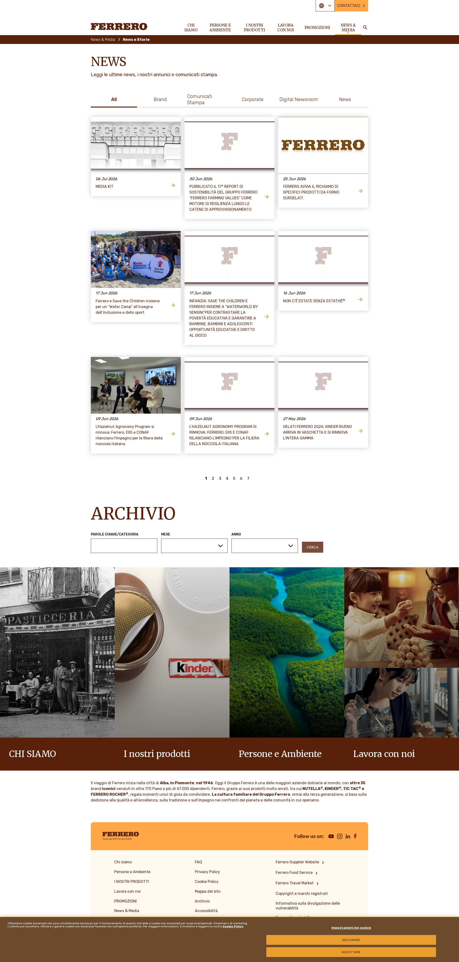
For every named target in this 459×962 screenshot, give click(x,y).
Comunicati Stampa (199, 99)
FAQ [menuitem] (198, 862)
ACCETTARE (351, 952)
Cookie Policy (233, 926)
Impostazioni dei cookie (351, 928)
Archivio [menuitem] (202, 901)
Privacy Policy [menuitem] (207, 872)
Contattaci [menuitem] (348, 5)
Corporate (252, 99)
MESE (165, 534)
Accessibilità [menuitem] (206, 910)
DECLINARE (351, 940)
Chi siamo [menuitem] (190, 27)
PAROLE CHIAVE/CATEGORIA (114, 534)
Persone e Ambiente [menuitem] (220, 27)
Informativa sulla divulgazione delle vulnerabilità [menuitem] (308, 905)
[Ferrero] (119, 26)
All (114, 99)
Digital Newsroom (298, 99)
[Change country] (325, 5)
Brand (160, 99)
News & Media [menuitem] (348, 27)
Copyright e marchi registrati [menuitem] (302, 893)
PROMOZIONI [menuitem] (317, 27)
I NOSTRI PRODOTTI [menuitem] (254, 27)
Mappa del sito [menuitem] (207, 891)
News (345, 99)
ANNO (236, 534)
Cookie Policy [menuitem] (207, 881)
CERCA (312, 547)
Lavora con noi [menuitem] (285, 27)
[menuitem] (301, 862)
